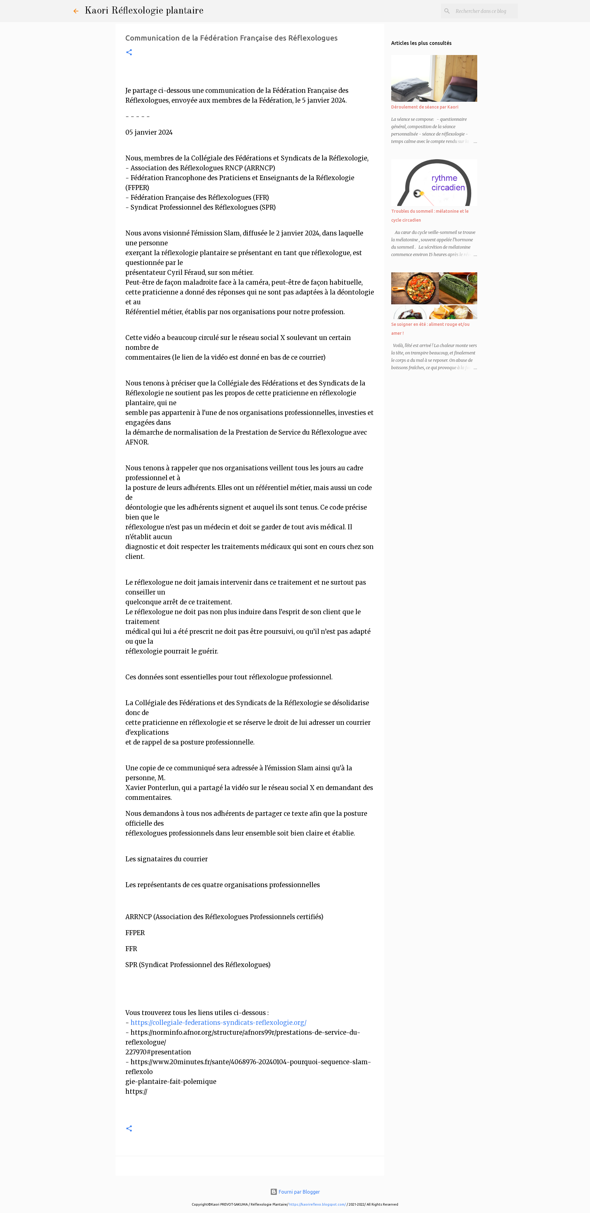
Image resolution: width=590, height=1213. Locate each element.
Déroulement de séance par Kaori (424, 107)
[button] (129, 53)
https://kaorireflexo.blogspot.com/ (317, 1204)
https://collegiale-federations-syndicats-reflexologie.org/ (219, 1022)
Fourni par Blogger (298, 1192)
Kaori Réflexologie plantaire (144, 11)
